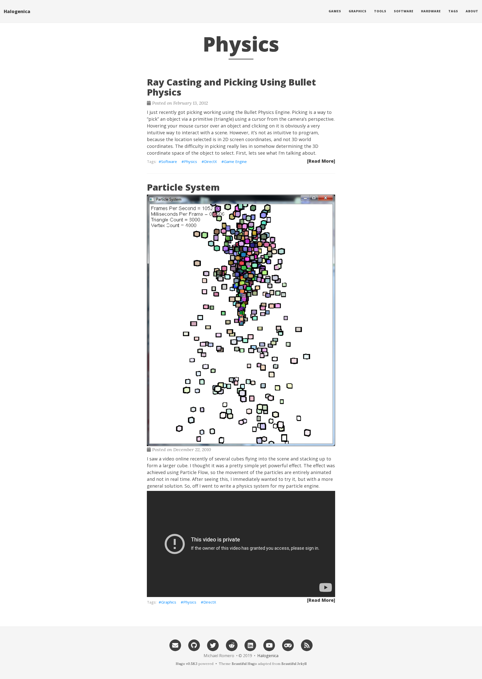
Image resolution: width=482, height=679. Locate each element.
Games (335, 11)
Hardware (431, 11)
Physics (190, 161)
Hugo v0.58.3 (186, 663)
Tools (380, 11)
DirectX (210, 161)
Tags (453, 11)
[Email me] (175, 645)
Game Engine (235, 161)
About (472, 11)
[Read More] (321, 161)
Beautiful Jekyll (294, 663)
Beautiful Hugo (244, 663)
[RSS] (306, 645)
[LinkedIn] (250, 645)
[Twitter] (212, 645)
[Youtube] (269, 645)
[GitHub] (194, 645)
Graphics (358, 11)
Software (403, 11)
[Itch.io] (287, 645)
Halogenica (17, 11)
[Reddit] (231, 645)
